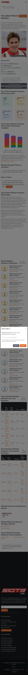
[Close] (26, 329)
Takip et (23, 345)
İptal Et (16, 345)
